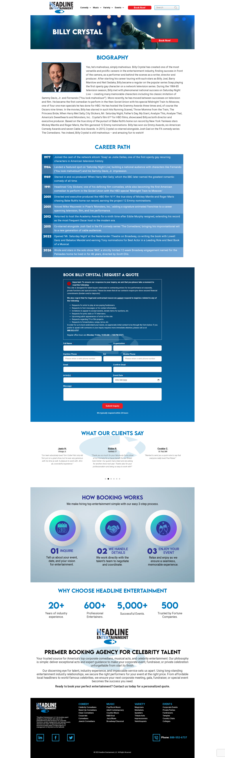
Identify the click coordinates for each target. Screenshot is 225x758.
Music (96, 7)
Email (65, 365)
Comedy (84, 7)
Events (118, 7)
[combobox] (164, 7)
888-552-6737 (178, 737)
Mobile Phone (129, 354)
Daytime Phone (70, 354)
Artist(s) (67, 375)
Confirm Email (119, 365)
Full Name (67, 344)
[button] (105, 479)
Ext (104, 354)
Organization (119, 344)
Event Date (118, 375)
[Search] (176, 7)
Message (67, 386)
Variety (106, 7)
